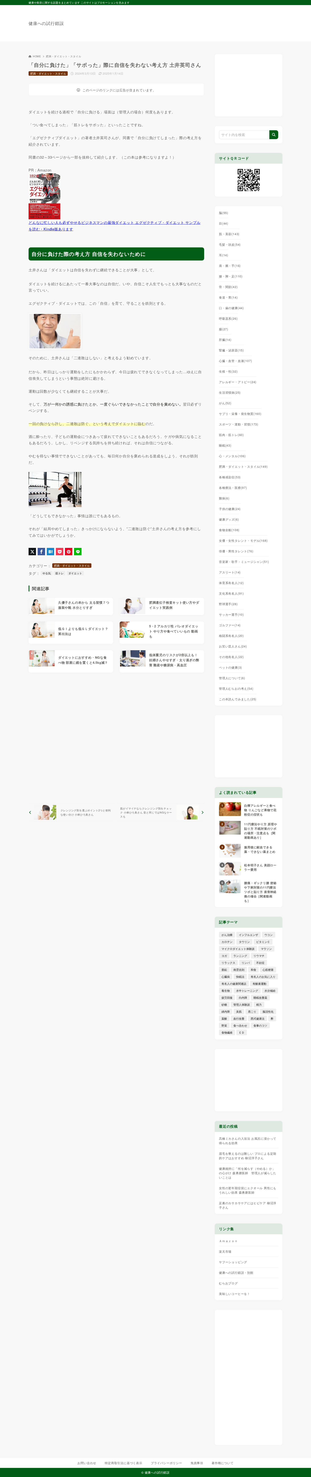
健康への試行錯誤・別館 (236, 1272)
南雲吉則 (238, 970)
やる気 (47, 573)
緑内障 (226, 1011)
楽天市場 (225, 1251)
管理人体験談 (241, 1004)
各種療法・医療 (233, 487)
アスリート (230, 572)
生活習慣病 (230, 392)
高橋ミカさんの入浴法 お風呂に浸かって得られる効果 (247, 1140)
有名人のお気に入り (263, 977)
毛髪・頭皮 (230, 244)
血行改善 (238, 1018)
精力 (259, 1004)
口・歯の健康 (231, 308)
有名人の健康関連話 (234, 984)
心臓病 (226, 977)
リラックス (228, 963)
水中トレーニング (247, 991)
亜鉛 (224, 970)
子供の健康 (230, 509)
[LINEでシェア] (77, 551)
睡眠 (225, 445)
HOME (37, 56)
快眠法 (240, 977)
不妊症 (260, 963)
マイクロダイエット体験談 (238, 949)
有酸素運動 (259, 984)
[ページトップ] (301, 1467)
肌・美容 (229, 234)
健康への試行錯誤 (46, 23)
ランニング (240, 956)
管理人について (232, 678)
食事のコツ (260, 1025)
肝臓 (225, 339)
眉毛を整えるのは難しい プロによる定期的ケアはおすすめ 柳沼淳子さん (247, 1155)
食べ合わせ (240, 1025)
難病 (224, 498)
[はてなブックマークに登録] (50, 551)
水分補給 (269, 991)
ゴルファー (230, 625)
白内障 (243, 998)
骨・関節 (228, 287)
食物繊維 (227, 1032)
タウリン (244, 942)
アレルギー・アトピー (237, 382)
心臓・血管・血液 (235, 361)
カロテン (227, 942)
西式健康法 (257, 1018)
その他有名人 (231, 657)
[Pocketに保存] (59, 551)
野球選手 (228, 604)
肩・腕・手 (230, 265)
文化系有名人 (231, 593)
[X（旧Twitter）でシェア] (32, 551)
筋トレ (59, 573)
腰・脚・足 (231, 276)
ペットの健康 (230, 667)
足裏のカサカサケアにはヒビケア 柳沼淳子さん (247, 1205)
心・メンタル (232, 456)
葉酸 (224, 1018)
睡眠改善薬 (260, 998)
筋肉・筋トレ (231, 435)
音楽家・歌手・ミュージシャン (244, 562)
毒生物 (226, 991)
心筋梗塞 (268, 970)
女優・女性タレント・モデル (243, 540)
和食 (253, 970)
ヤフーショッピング (233, 1262)
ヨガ (224, 956)
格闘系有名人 (231, 636)
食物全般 (229, 530)
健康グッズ (229, 519)
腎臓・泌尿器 (231, 350)
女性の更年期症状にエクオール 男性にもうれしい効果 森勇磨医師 (247, 1190)
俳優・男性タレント (236, 551)
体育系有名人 (231, 583)
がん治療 (227, 935)
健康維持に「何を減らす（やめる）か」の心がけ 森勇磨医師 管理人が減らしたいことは (247, 1172)
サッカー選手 (231, 614)
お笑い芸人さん (233, 646)
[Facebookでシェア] (41, 551)
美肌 (239, 1011)
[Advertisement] (205, 21)
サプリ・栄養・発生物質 (240, 413)
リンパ (246, 963)
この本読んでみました (237, 699)
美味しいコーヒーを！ (234, 1294)
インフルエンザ (248, 935)
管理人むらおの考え (236, 688)
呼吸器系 (228, 318)
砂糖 (224, 1004)
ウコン (268, 935)
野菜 (224, 1025)
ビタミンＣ (263, 942)
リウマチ (258, 956)
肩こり (252, 1011)
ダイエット (75, 573)
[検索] (273, 134)
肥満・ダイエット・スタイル (63, 56)
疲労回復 (227, 998)
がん (225, 403)
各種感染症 (230, 477)
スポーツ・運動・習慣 (238, 424)
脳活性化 (268, 1011)
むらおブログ (228, 1283)
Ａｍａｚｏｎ (228, 1241)
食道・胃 (228, 297)
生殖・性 (228, 371)
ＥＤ (241, 1032)
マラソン (266, 949)
